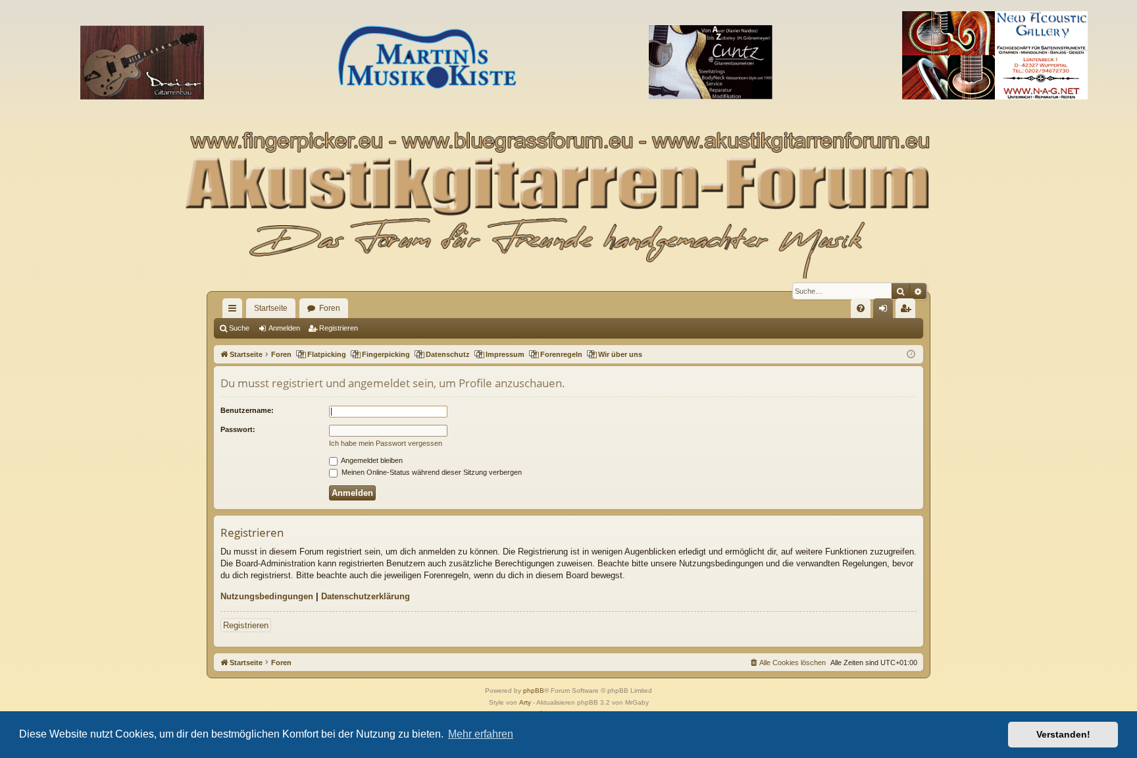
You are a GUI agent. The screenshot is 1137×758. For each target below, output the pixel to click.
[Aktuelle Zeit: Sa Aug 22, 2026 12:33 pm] (911, 354)
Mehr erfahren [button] (480, 734)
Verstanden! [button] (1063, 734)
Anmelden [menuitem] (885, 311)
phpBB (533, 690)
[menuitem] (861, 308)
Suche (239, 328)
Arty (525, 702)
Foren (329, 308)
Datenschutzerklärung (365, 596)
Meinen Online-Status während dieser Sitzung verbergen (431, 472)
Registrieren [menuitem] (908, 311)
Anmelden (284, 328)
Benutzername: (247, 410)
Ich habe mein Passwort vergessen (385, 443)
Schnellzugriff (235, 311)
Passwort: (237, 429)
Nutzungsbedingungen (266, 596)
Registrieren (338, 328)
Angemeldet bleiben (371, 460)
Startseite (271, 308)
